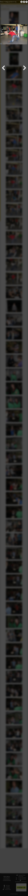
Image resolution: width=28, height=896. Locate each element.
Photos (1, 1)
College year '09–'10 (9, 1)
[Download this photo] (21, 2)
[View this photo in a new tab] (24, 2)
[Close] (26, 2)
